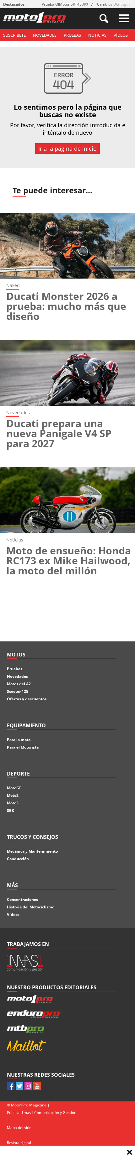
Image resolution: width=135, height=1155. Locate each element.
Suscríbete (14, 35)
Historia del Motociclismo (30, 907)
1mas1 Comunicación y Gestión (48, 1112)
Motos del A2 (19, 684)
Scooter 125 (17, 691)
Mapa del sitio (19, 1127)
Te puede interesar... (52, 190)
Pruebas (72, 35)
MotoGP (14, 788)
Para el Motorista (23, 747)
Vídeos (121, 35)
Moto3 (13, 803)
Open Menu (124, 18)
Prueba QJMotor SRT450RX (65, 4)
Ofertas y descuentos (26, 699)
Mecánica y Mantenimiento (32, 851)
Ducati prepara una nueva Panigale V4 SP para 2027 (58, 433)
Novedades (45, 35)
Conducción (18, 858)
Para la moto (18, 739)
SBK (10, 810)
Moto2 (13, 795)
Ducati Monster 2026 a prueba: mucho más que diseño (66, 306)
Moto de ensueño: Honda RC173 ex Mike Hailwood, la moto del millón (68, 560)
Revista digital (19, 1142)
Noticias (97, 35)
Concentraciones (22, 899)
